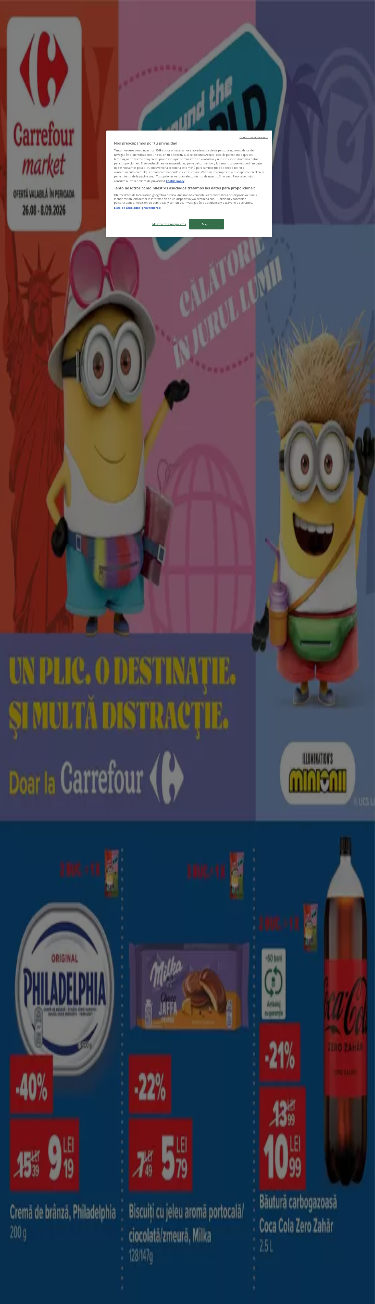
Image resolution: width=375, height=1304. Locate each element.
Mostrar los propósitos (169, 224)
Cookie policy (175, 181)
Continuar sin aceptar (254, 137)
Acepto (206, 224)
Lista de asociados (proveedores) (137, 208)
